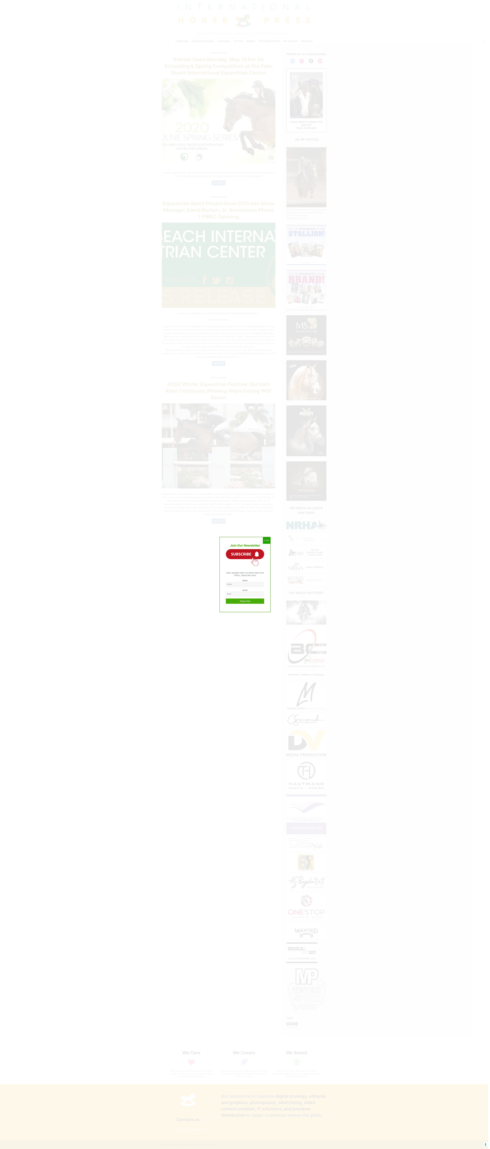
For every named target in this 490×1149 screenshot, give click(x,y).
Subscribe (245, 601)
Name (245, 580)
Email (245, 590)
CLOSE (266, 540)
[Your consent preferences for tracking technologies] (485, 1144)
